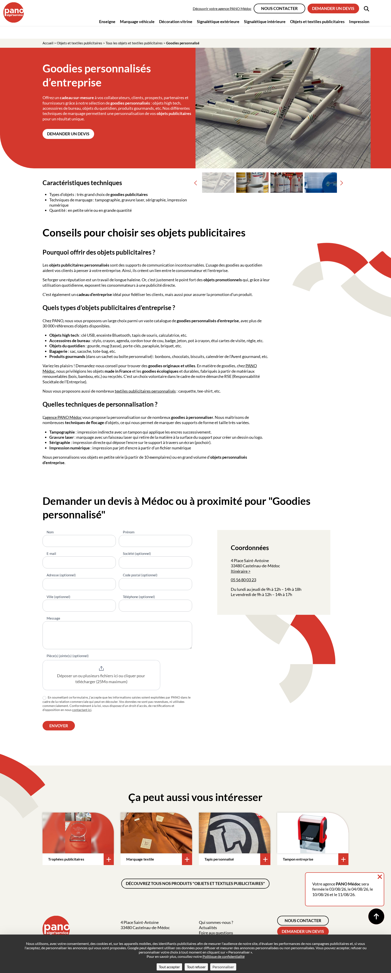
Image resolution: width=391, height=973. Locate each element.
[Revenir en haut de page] (376, 916)
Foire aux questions (216, 932)
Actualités (208, 927)
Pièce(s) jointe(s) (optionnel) (68, 656)
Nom (50, 532)
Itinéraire (239, 571)
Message (53, 618)
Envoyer (58, 725)
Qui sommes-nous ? (216, 922)
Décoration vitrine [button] (175, 21)
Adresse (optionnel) (61, 575)
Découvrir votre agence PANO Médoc (222, 8)
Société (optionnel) (137, 553)
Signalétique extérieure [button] (218, 21)
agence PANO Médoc (63, 417)
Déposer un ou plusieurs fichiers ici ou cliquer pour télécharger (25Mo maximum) (101, 678)
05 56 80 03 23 (243, 579)
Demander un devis (333, 8)
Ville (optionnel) (58, 597)
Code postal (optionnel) (140, 575)
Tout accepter (169, 967)
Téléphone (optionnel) (139, 597)
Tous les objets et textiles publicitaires (134, 43)
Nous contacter (279, 8)
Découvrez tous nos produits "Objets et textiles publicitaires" (195, 883)
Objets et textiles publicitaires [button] (317, 21)
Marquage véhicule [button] (137, 21)
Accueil (48, 43)
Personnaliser (223, 967)
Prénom (128, 532)
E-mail (51, 553)
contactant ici (81, 710)
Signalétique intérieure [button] (265, 21)
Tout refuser (196, 967)
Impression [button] (359, 21)
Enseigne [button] (107, 21)
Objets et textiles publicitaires (79, 43)
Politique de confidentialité (224, 956)
